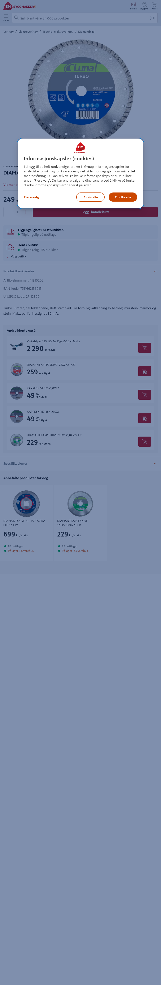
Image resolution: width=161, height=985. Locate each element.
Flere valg (31, 197)
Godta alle (123, 197)
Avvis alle (90, 197)
